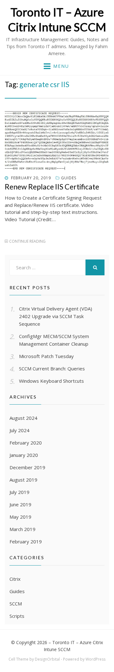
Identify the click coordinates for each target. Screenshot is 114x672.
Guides (68, 178)
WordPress (95, 659)
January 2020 (24, 455)
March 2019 (22, 529)
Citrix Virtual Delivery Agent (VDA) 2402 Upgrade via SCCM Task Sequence (55, 316)
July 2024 (19, 430)
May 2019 (20, 517)
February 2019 (26, 541)
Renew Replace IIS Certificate (52, 186)
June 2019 (20, 504)
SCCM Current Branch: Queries (52, 368)
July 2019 (19, 492)
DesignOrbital (47, 659)
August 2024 (23, 418)
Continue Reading (27, 241)
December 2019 (27, 467)
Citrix (15, 579)
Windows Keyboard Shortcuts (51, 381)
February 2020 (26, 442)
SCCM (16, 603)
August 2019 (23, 480)
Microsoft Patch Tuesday (46, 356)
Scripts (17, 616)
